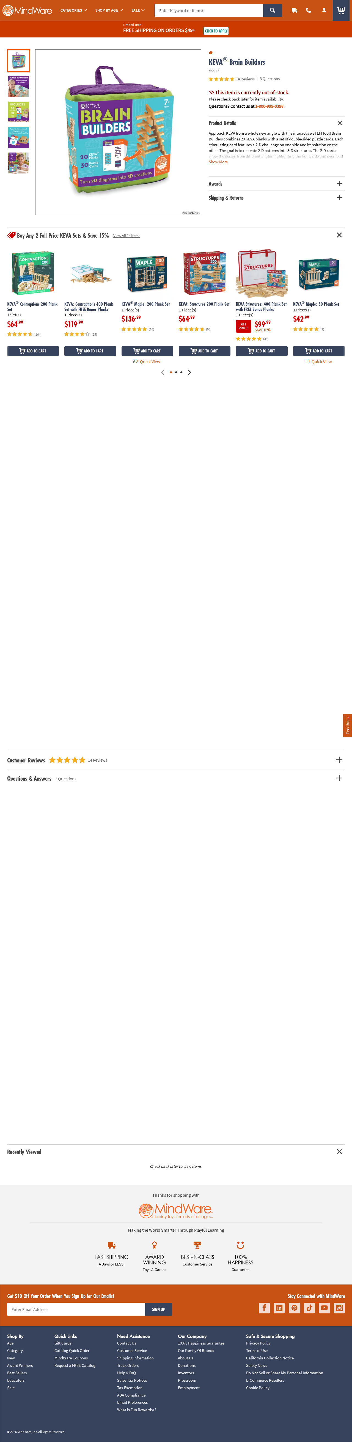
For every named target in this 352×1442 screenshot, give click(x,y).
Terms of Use (257, 1350)
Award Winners (20, 1365)
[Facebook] (264, 1308)
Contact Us (126, 1343)
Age (10, 1343)
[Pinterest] (294, 1308)
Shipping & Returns (226, 197)
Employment (189, 1387)
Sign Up (158, 1309)
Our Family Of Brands (196, 1350)
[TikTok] (309, 1308)
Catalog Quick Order (71, 1350)
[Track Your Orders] (295, 10)
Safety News (256, 1365)
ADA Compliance (131, 1395)
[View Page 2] (176, 373)
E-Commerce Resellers (265, 1380)
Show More (218, 161)
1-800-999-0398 (269, 106)
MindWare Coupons (71, 1357)
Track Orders (128, 1365)
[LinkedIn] (279, 1308)
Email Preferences (132, 1402)
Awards (215, 183)
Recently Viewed (24, 1151)
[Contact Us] (309, 10)
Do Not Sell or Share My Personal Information (284, 1372)
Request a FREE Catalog (74, 1365)
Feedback (347, 725)
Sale (11, 1387)
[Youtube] (324, 1308)
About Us (185, 1357)
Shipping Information (135, 1357)
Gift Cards (62, 1343)
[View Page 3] (181, 373)
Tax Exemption (129, 1387)
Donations (187, 1365)
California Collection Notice (270, 1357)
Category (15, 1350)
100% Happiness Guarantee (201, 1343)
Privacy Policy (258, 1343)
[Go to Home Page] (211, 52)
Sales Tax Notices (132, 1380)
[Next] (189, 373)
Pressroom (187, 1380)
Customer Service (132, 1350)
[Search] (272, 10)
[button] (118, 132)
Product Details (222, 123)
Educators (15, 1380)
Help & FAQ (126, 1372)
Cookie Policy (258, 1387)
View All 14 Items (126, 235)
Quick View (149, 361)
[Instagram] (339, 1308)
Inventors (186, 1372)
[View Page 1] (171, 373)
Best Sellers (17, 1372)
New (11, 1357)
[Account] (324, 10)
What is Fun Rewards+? (136, 1409)
